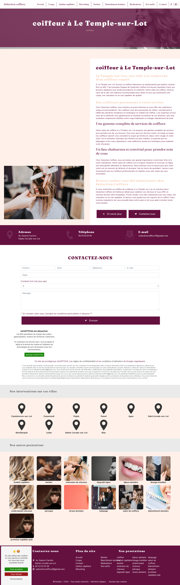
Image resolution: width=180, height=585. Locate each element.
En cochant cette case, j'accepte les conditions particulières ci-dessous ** (57, 313)
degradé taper (123, 572)
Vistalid (58, 581)
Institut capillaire (67, 4)
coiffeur (120, 557)
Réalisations (135, 4)
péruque (136, 569)
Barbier (97, 4)
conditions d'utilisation (112, 361)
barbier (120, 563)
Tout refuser (16, 574)
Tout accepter (16, 569)
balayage (152, 557)
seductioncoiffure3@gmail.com (153, 235)
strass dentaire (139, 572)
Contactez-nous (147, 214)
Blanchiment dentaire (115, 4)
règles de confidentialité (84, 361)
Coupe (51, 4)
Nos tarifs (150, 4)
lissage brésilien (139, 560)
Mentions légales (98, 581)
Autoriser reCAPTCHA (34, 355)
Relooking (84, 4)
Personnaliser (16, 579)
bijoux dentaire (139, 557)
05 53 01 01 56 (85, 235)
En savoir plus (114, 214)
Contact (163, 4)
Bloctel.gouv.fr (96, 378)
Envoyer (93, 320)
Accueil (40, 4)
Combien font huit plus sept (34, 281)
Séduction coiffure (14, 4)
